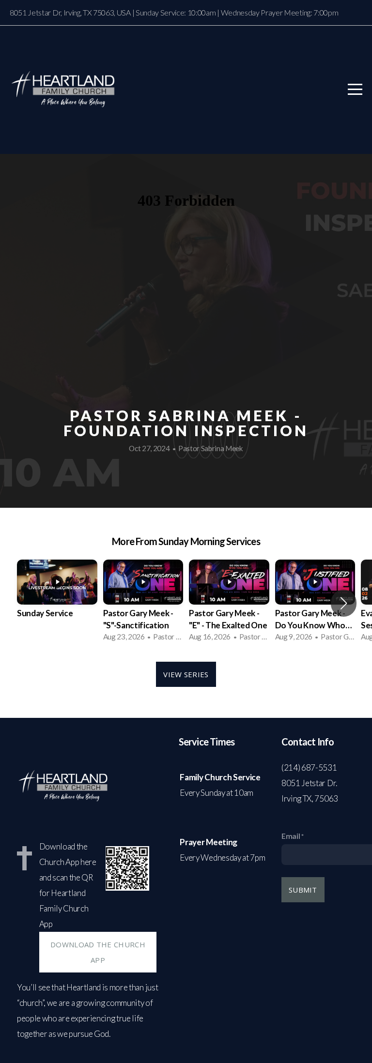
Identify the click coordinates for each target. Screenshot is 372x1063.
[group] (57, 597)
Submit (303, 890)
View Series (185, 674)
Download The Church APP (97, 952)
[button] (343, 603)
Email (290, 836)
